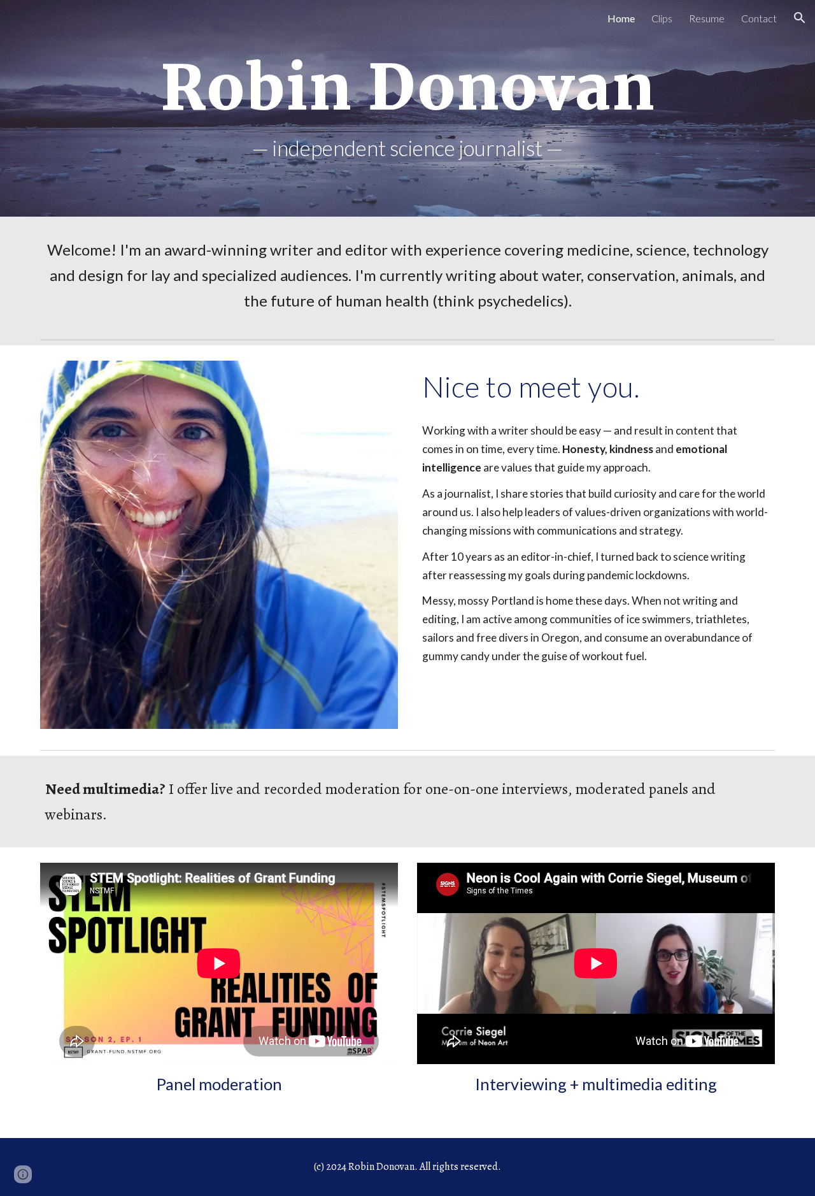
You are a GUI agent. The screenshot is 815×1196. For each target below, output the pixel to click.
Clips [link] (661, 18)
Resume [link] (707, 18)
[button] (799, 18)
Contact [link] (759, 18)
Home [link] (621, 18)
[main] (407, 87)
